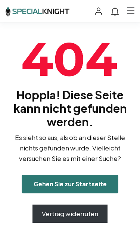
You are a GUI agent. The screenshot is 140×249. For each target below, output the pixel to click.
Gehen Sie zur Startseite (70, 184)
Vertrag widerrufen (70, 213)
